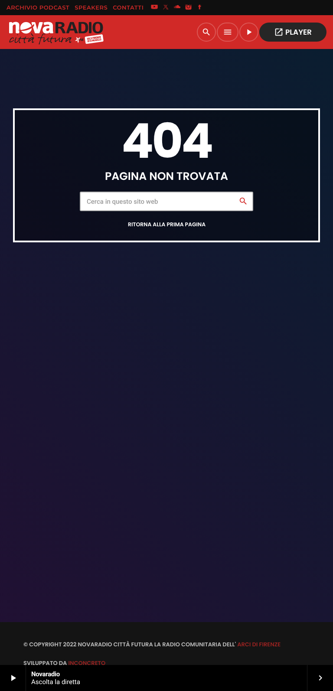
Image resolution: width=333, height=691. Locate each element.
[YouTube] (154, 8)
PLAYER (293, 32)
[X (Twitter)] (165, 8)
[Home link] (56, 32)
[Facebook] (199, 8)
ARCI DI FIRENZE (259, 644)
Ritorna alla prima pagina (167, 224)
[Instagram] (188, 8)
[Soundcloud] (177, 8)
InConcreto (86, 663)
